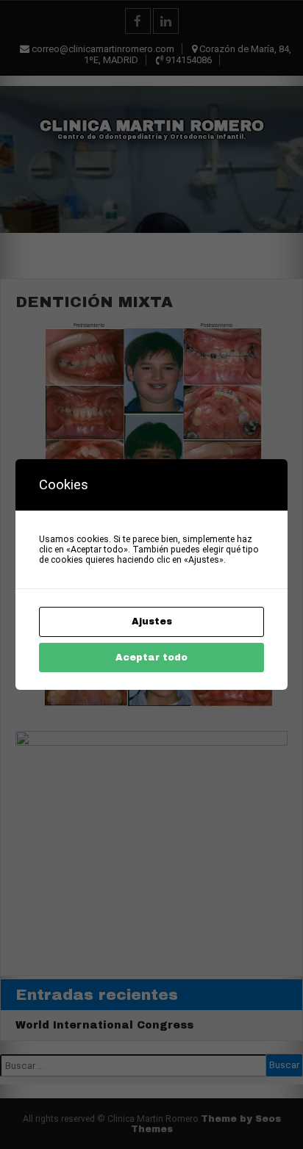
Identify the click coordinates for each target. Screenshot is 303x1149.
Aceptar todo (151, 657)
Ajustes (152, 621)
